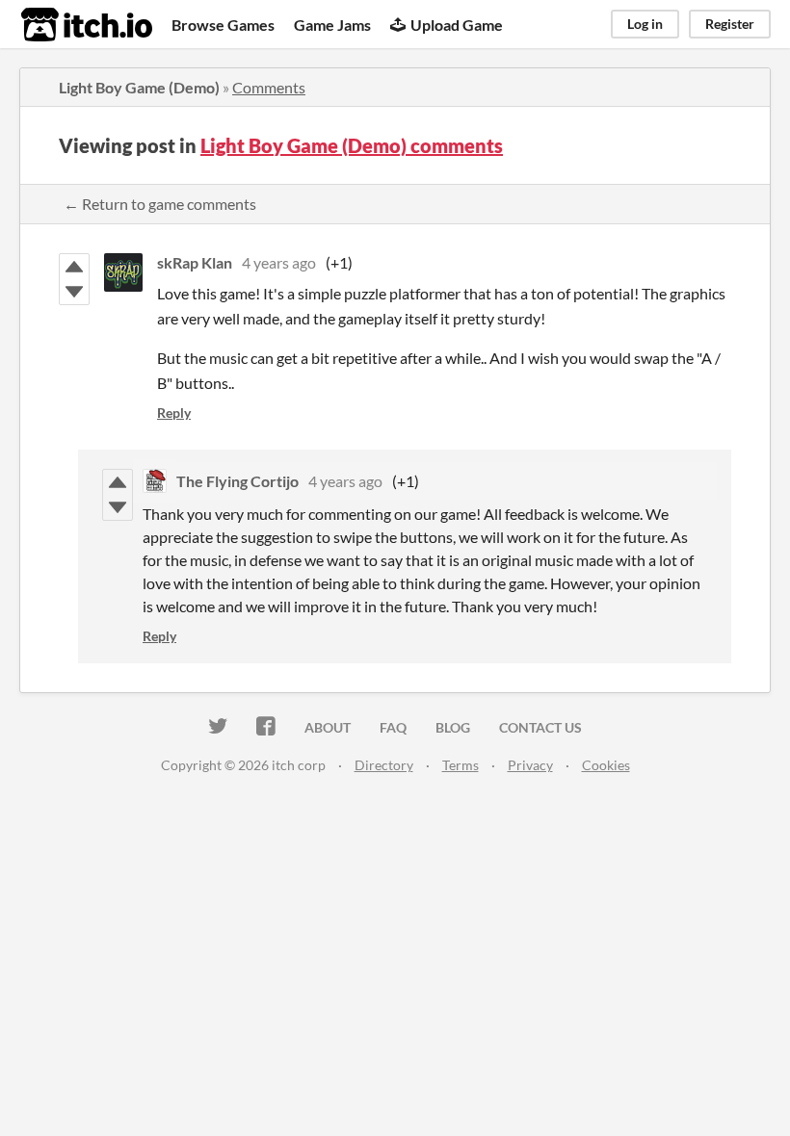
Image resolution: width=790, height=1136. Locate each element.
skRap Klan (194, 262)
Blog (452, 727)
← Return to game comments (160, 203)
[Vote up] (74, 266)
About (327, 727)
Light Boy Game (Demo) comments (351, 145)
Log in (645, 23)
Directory (384, 765)
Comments (268, 87)
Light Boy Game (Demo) (139, 87)
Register (729, 23)
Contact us (540, 727)
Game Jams (332, 24)
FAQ (393, 727)
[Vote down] (74, 291)
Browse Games (223, 24)
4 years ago (279, 262)
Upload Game (456, 24)
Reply (174, 412)
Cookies (606, 765)
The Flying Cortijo (237, 481)
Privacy (530, 765)
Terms (460, 765)
